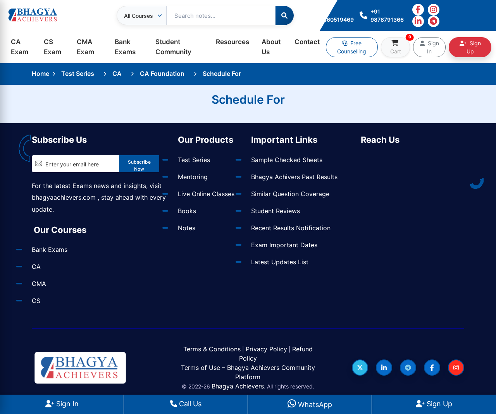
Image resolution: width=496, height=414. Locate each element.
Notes (186, 228)
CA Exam (19, 47)
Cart (400, 46)
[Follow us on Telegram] (408, 367)
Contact (307, 42)
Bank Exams (125, 47)
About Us (271, 47)
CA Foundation (162, 73)
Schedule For (222, 73)
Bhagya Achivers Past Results (294, 177)
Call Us (189, 404)
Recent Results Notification (291, 228)
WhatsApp (314, 404)
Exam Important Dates (284, 245)
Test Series (77, 73)
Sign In (66, 404)
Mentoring (193, 177)
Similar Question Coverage (290, 194)
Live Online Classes (206, 194)
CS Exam (52, 47)
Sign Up (438, 404)
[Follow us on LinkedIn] (384, 367)
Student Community (173, 47)
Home (40, 73)
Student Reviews (275, 211)
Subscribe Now (139, 165)
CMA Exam (85, 47)
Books (187, 211)
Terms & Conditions (212, 349)
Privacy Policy (266, 349)
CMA (39, 283)
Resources (232, 42)
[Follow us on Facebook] (432, 367)
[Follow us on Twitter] (360, 367)
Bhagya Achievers (238, 386)
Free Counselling (351, 47)
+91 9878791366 (387, 15)
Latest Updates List (279, 262)
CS (36, 301)
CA (117, 73)
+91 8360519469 (337, 15)
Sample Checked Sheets (286, 160)
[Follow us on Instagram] (456, 367)
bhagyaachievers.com (64, 197)
